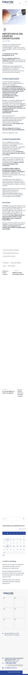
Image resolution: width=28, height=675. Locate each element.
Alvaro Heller (7, 41)
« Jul (3, 555)
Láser (4, 266)
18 (7, 546)
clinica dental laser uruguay (10, 250)
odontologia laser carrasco (10, 253)
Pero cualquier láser (9, 58)
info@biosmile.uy (11, 668)
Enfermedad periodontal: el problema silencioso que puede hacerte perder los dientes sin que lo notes (13, 574)
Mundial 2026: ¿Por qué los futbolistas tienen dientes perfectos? (11, 581)
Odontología (11, 266)
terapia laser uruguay (9, 256)
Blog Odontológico (16, 263)
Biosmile (18, 672)
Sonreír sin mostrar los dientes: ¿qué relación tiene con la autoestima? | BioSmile (13, 566)
